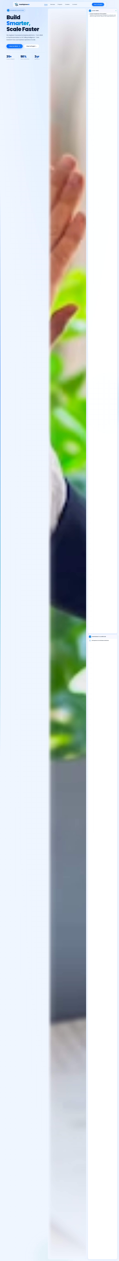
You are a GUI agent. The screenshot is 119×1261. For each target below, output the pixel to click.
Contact (74, 4)
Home (46, 4)
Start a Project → (31, 46)
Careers (67, 4)
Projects (60, 4)
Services (52, 4)
